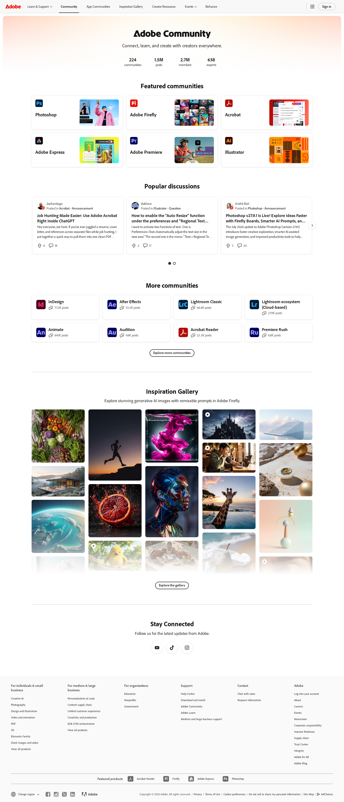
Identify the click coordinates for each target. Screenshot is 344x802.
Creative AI (17, 698)
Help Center (188, 693)
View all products (21, 749)
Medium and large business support (201, 719)
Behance (211, 6)
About (297, 700)
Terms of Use (212, 794)
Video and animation (23, 717)
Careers (298, 706)
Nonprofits (130, 700)
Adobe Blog (300, 763)
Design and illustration (24, 711)
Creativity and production (82, 717)
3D (12, 730)
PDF (13, 723)
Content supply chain (80, 704)
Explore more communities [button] (172, 353)
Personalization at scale (81, 698)
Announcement (82, 208)
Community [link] (69, 6)
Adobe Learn (188, 712)
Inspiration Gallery (131, 6)
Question (175, 208)
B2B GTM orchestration (81, 723)
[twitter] (64, 794)
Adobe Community (191, 706)
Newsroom (300, 719)
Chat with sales (246, 693)
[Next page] (312, 225)
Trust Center (301, 744)
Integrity (299, 750)
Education (129, 693)
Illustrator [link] (160, 208)
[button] (312, 6)
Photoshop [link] (255, 208)
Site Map (309, 794)
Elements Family (20, 736)
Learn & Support (38, 6)
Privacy (198, 794)
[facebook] (48, 794)
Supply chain (301, 738)
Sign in (326, 6)
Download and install (193, 700)
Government (131, 706)
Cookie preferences (234, 794)
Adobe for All (301, 757)
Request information (249, 700)
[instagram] (56, 794)
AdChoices (327, 794)
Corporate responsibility (308, 725)
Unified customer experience (84, 711)
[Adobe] (13, 6)
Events (189, 6)
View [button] (76, 457)
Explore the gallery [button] (172, 585)
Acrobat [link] (64, 208)
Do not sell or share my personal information (274, 794)
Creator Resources (164, 6)
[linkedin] (72, 794)
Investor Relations (304, 731)
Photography (18, 704)
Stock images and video (24, 742)
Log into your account (306, 693)
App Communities (98, 6)
